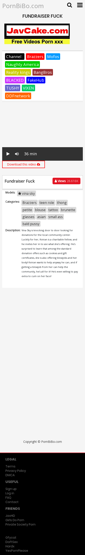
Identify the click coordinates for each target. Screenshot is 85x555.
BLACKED (15, 80)
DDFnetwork (18, 95)
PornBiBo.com (23, 6)
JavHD (10, 516)
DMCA (10, 475)
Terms (10, 466)
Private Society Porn (20, 524)
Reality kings (18, 72)
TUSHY (12, 88)
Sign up (11, 489)
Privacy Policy (15, 471)
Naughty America (22, 64)
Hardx (9, 546)
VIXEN (28, 88)
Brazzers (35, 56)
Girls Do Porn (14, 520)
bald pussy (30, 223)
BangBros (43, 72)
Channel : (14, 56)
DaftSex (11, 542)
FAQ (8, 497)
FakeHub (35, 80)
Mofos (53, 56)
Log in (9, 493)
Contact (12, 502)
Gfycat (10, 537)
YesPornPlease (16, 550)
